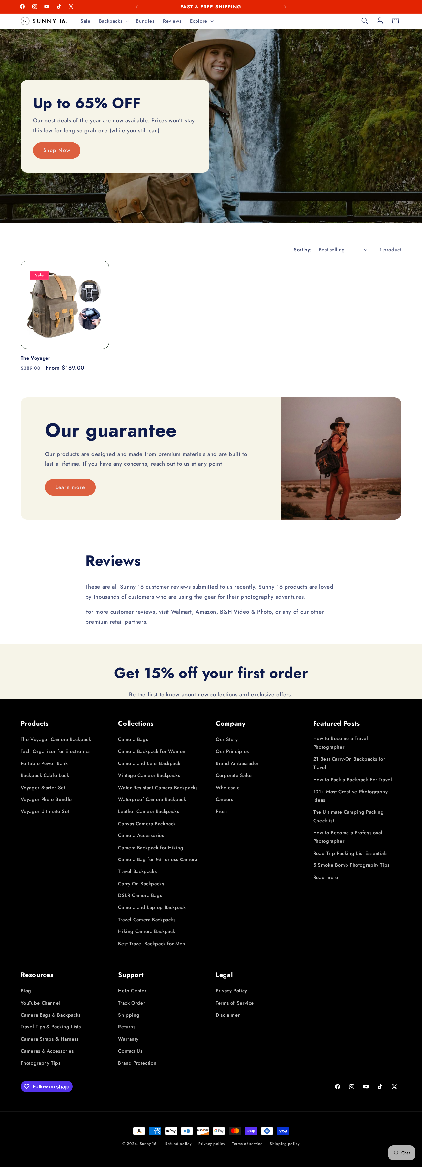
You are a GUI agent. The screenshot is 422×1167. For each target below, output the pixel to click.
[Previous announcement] (137, 6)
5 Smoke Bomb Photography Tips (351, 865)
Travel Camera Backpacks (147, 919)
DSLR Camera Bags (140, 895)
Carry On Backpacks (141, 883)
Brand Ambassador (237, 763)
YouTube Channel (40, 1003)
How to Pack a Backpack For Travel (352, 779)
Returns (126, 1027)
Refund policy (178, 1143)
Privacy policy (211, 1143)
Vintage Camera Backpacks (149, 775)
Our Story (227, 739)
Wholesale (228, 787)
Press (221, 811)
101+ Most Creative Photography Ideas (350, 796)
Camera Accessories (141, 835)
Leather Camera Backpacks (148, 811)
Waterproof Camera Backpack (152, 799)
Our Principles (232, 751)
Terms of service (247, 1143)
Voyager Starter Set (43, 787)
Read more (325, 877)
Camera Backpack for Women (152, 751)
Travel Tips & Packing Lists (51, 1027)
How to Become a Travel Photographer (340, 743)
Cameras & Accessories (47, 1050)
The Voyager (36, 358)
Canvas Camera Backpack (147, 823)
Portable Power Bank (44, 763)
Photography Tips (41, 1063)
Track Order (131, 1003)
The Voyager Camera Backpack (56, 739)
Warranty (128, 1039)
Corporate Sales (234, 775)
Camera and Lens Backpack (149, 763)
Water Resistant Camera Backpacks (157, 787)
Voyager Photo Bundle (46, 799)
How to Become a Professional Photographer (348, 837)
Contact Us (130, 1050)
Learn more (70, 487)
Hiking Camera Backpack (146, 931)
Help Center (132, 990)
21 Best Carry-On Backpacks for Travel (349, 763)
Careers (224, 799)
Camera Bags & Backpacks (51, 1015)
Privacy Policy (231, 990)
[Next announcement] (285, 6)
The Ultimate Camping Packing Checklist (348, 816)
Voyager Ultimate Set (45, 811)
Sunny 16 (148, 1143)
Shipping (128, 1015)
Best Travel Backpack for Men (151, 943)
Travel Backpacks (137, 871)
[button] (113, 21)
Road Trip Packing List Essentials (350, 853)
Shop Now (56, 150)
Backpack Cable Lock (45, 775)
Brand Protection (137, 1063)
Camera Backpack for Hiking (150, 847)
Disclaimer (228, 1015)
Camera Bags (133, 739)
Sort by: (303, 249)
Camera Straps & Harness (50, 1039)
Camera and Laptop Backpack (152, 907)
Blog (26, 990)
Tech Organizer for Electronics (56, 751)
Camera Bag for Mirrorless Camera (157, 859)
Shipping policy (285, 1143)
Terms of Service (235, 1003)
